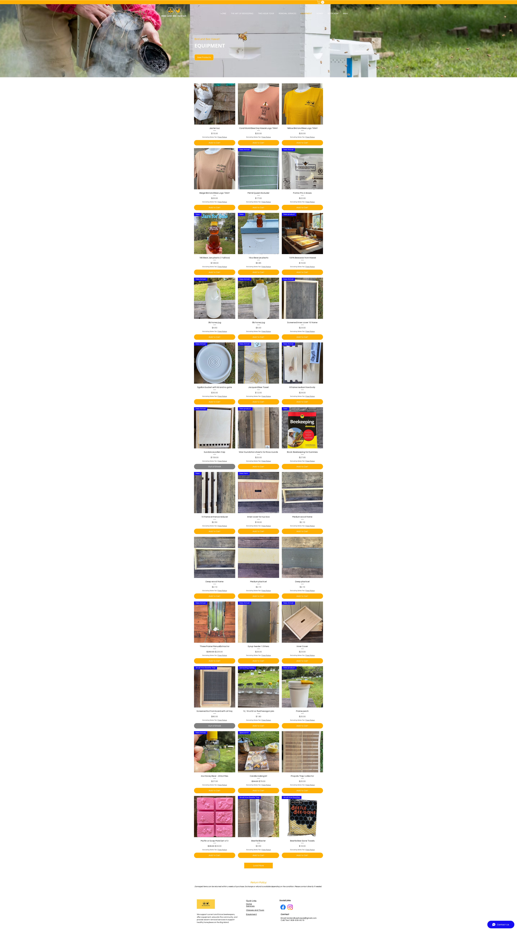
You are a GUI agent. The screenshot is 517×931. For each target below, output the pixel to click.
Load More (258, 865)
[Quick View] (214, 104)
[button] (321, 2)
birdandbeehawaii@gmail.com (302, 918)
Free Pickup (222, 137)
